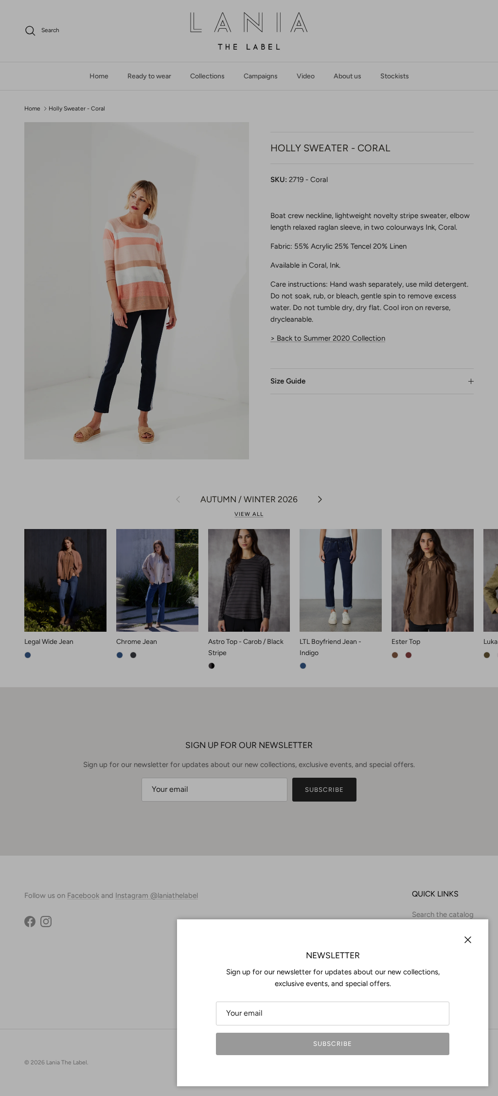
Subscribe (332, 1043)
